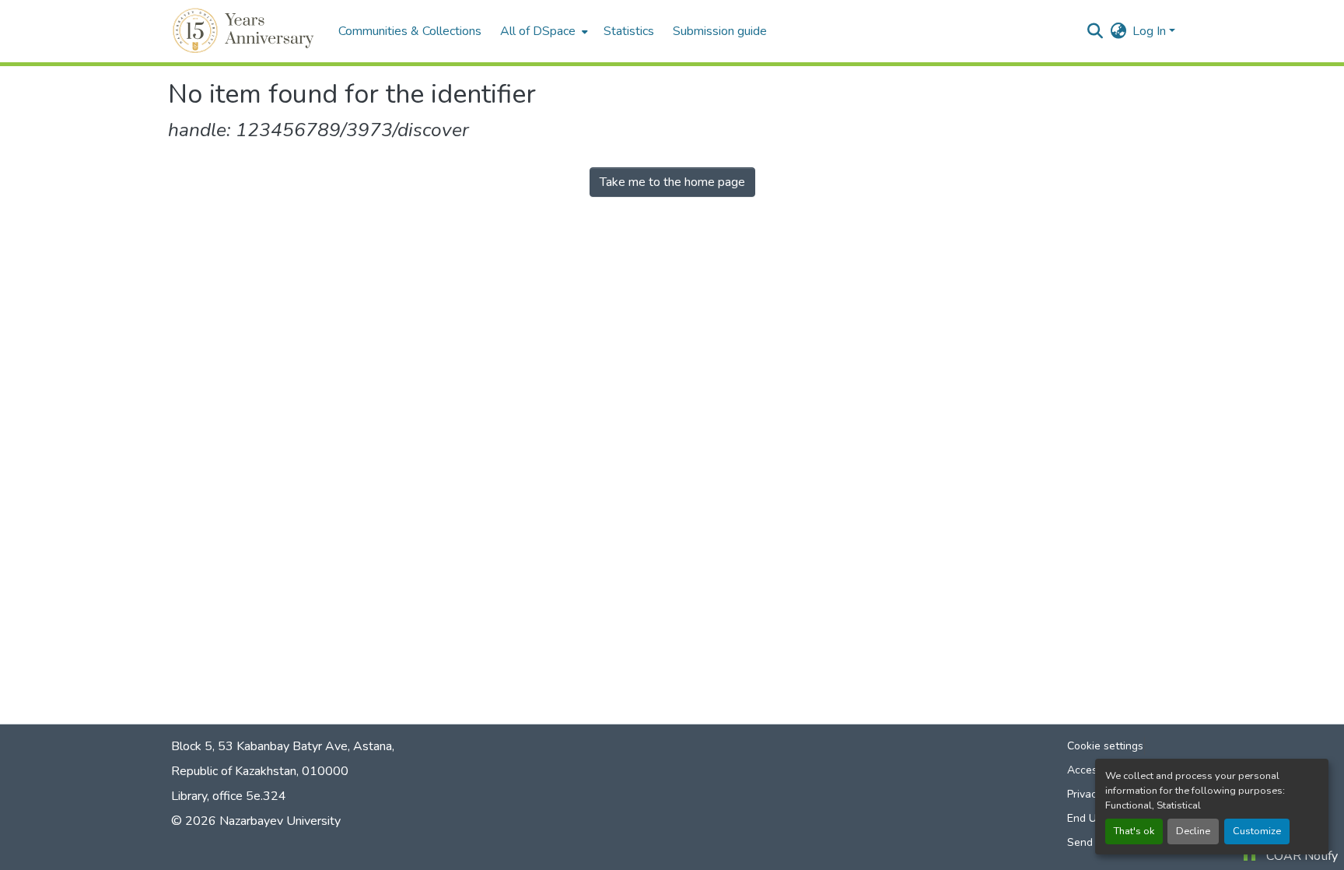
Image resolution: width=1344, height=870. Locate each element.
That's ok (1134, 831)
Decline (1193, 831)
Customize (1257, 831)
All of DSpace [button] (538, 31)
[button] (245, 31)
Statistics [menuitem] (629, 31)
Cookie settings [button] (1105, 745)
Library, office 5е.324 (228, 796)
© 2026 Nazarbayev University (256, 821)
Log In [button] (1150, 31)
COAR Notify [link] (1302, 856)
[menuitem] (542, 31)
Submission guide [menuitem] (720, 31)
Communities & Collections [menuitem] (409, 31)
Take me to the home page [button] (672, 182)
